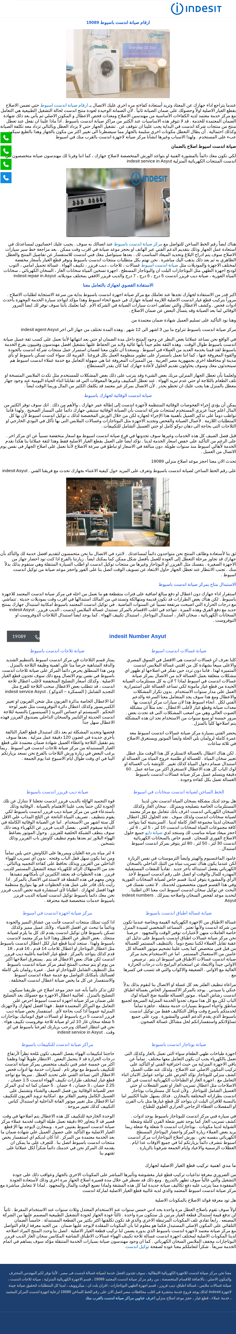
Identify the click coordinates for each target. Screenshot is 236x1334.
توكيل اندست (137, 1246)
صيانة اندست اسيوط (159, 265)
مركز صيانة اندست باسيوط (138, 243)
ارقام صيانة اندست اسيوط (64, 105)
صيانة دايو (153, 832)
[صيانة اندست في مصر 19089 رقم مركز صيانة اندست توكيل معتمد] (196, 8)
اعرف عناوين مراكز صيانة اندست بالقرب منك (120, 1298)
